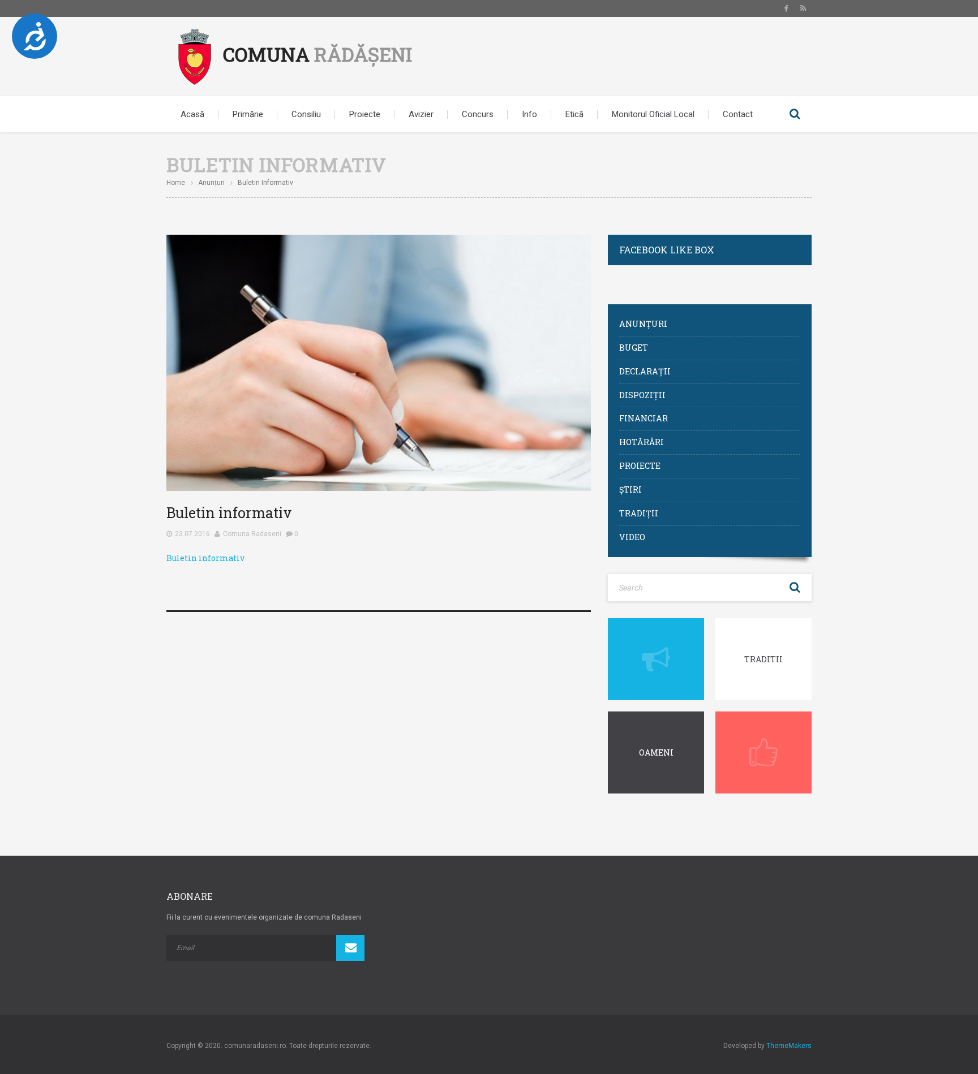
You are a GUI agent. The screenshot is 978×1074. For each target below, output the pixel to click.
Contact (738, 114)
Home (175, 183)
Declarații (645, 371)
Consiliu (306, 114)
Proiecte (364, 114)
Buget (633, 347)
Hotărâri (641, 442)
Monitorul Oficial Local (653, 114)
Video (632, 537)
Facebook (786, 8)
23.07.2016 (192, 534)
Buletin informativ (205, 558)
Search (795, 114)
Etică (574, 114)
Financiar (643, 418)
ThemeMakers (789, 1046)
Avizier (421, 114)
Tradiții (638, 513)
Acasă (192, 114)
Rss (803, 8)
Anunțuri (211, 183)
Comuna (317, 54)
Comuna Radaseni (252, 534)
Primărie (248, 114)
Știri (630, 489)
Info (529, 114)
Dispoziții (642, 395)
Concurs (478, 114)
